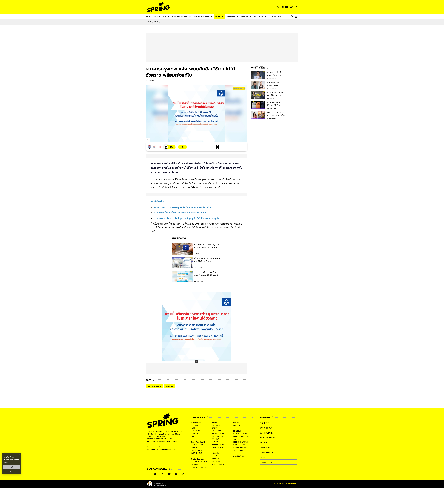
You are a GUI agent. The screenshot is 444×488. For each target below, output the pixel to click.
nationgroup (266, 428)
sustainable (196, 453)
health (236, 425)
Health (236, 422)
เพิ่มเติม (6, 462)
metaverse (195, 430)
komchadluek (266, 433)
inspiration (217, 461)
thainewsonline (267, 453)
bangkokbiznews (267, 438)
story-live (238, 450)
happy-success (240, 433)
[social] (273, 7)
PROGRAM (237, 431)
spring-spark (239, 445)
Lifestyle (215, 453)
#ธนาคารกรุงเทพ (155, 386)
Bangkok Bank (205, 179)
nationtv (264, 443)
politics (216, 442)
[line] (160, 140)
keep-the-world (240, 442)
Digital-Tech (196, 422)
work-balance (219, 464)
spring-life (217, 456)
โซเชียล (163, 22)
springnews (265, 448)
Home (149, 22)
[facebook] (152, 140)
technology (196, 425)
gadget (194, 436)
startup (194, 433)
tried (235, 439)
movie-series (217, 458)
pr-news (215, 439)
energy (194, 447)
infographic (218, 436)
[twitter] (156, 140)
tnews (262, 457)
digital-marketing (199, 461)
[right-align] (291, 16)
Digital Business (197, 459)
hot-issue (216, 425)
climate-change (198, 445)
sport (214, 428)
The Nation (265, 423)
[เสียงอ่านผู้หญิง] (170, 147)
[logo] (158, 7)
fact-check (217, 430)
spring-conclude (241, 436)
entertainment (218, 444)
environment (197, 450)
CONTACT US (238, 456)
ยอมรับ (11, 467)
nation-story (218, 447)
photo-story (218, 433)
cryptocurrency (199, 467)
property (195, 464)
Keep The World (198, 442)
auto (193, 428)
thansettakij (266, 462)
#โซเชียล (169, 386)
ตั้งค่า (12, 472)
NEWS (156, 22)
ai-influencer (239, 447)
